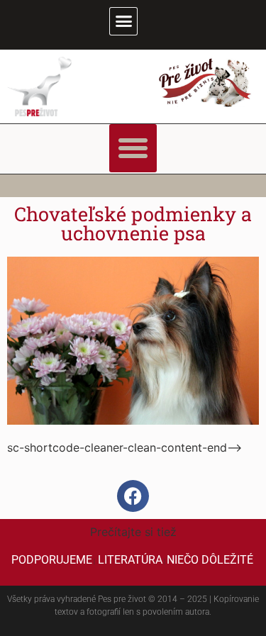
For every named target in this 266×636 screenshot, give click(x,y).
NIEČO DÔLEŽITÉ (210, 560)
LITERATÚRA (130, 560)
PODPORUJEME (51, 560)
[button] (123, 21)
